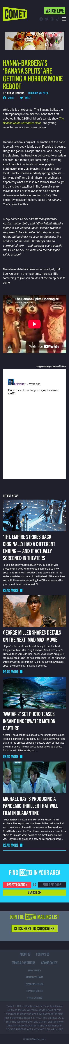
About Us (25, 954)
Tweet (27, 97)
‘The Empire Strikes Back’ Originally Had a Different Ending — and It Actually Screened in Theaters (29, 547)
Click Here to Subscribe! (34, 928)
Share (10, 97)
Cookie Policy (49, 962)
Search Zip (34, 892)
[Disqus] (35, 423)
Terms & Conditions (23, 962)
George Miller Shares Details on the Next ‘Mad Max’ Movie (32, 635)
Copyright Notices (34, 990)
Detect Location (17, 884)
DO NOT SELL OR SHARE (49, 1029)
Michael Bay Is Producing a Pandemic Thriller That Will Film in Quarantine (30, 805)
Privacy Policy (34, 970)
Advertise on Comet (34, 977)
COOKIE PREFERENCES (19, 1029)
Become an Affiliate (34, 984)
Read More (11, 590)
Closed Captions (34, 997)
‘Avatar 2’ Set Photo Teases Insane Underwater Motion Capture (29, 720)
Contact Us (42, 954)
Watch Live (55, 10)
